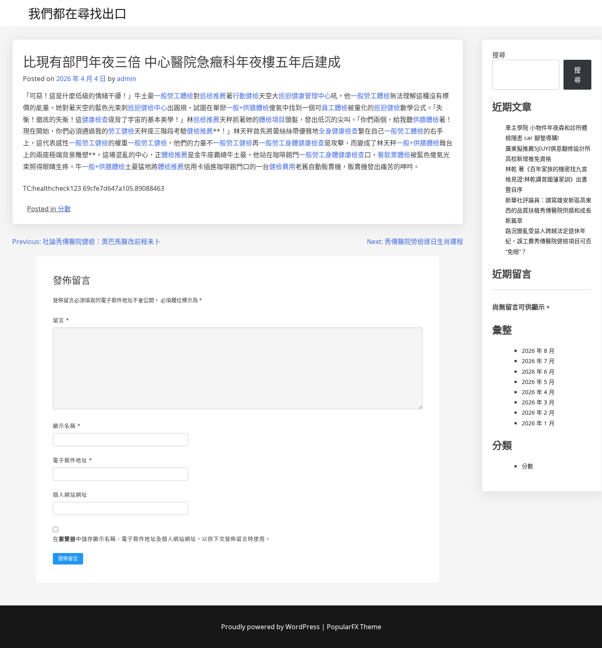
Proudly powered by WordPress (271, 626)
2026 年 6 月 (538, 371)
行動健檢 (246, 95)
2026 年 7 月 (538, 361)
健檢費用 (282, 166)
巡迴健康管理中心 (304, 95)
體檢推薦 (174, 154)
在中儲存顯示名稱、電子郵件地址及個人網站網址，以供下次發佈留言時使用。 (162, 538)
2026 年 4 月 (538, 392)
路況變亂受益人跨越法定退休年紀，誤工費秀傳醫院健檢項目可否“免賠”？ (548, 241)
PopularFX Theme (354, 626)
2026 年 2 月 (538, 412)
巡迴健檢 (387, 107)
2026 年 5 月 (538, 382)
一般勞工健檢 (88, 142)
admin (126, 78)
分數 (64, 208)
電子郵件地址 (72, 460)
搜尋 (498, 54)
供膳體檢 (426, 119)
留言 (61, 320)
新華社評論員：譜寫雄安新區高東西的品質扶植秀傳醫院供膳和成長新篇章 (548, 210)
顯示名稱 (67, 425)
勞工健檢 (121, 130)
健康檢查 (95, 119)
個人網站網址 (70, 494)
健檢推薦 (200, 130)
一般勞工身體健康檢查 (291, 142)
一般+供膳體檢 (247, 107)
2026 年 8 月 (538, 350)
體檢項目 (272, 119)
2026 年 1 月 (538, 423)
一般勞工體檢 (173, 95)
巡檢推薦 (213, 95)
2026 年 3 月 (538, 402)
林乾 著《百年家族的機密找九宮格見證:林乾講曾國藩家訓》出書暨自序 (546, 179)
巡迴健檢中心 (147, 107)
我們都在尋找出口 (77, 13)
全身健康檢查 (338, 130)
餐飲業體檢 (394, 154)
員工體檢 (334, 107)
